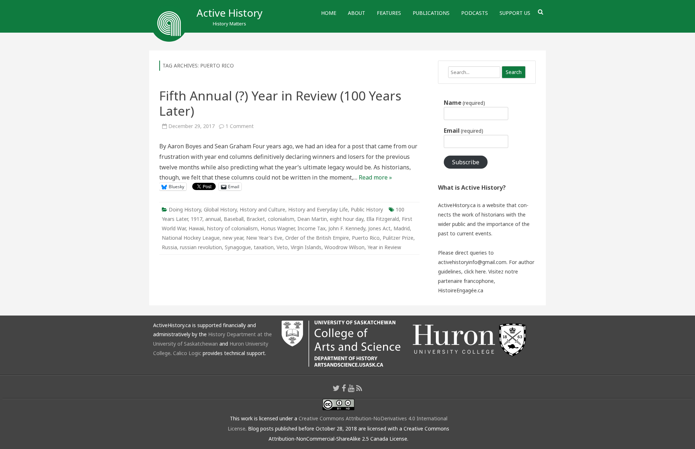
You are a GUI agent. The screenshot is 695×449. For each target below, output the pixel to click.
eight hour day (346, 218)
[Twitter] (336, 388)
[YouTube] (351, 388)
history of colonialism (232, 228)
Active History (229, 12)
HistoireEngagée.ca (460, 290)
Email (463, 130)
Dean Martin (312, 218)
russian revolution (201, 247)
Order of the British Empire (317, 237)
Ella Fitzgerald (382, 218)
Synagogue (238, 247)
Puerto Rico (366, 237)
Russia (169, 247)
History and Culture (262, 209)
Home (328, 12)
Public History (367, 209)
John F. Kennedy (346, 228)
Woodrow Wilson (344, 247)
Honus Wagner (278, 228)
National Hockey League (191, 237)
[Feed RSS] (359, 388)
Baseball (234, 218)
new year (233, 237)
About (356, 12)
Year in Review (384, 247)
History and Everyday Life (318, 209)
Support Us (515, 12)
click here (475, 271)
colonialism (281, 218)
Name (464, 103)
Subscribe (465, 162)
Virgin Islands (306, 247)
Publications (431, 12)
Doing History (185, 209)
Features (389, 12)
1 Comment (240, 126)
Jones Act (379, 228)
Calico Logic (187, 353)
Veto (282, 247)
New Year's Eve (264, 237)
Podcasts (474, 12)
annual (213, 218)
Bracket (256, 218)
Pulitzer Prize (398, 237)
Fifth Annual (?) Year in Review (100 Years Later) (280, 103)
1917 (196, 218)
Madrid (401, 228)
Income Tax (311, 228)
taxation (264, 247)
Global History (220, 209)
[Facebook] (344, 388)
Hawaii (196, 228)
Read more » (375, 177)
